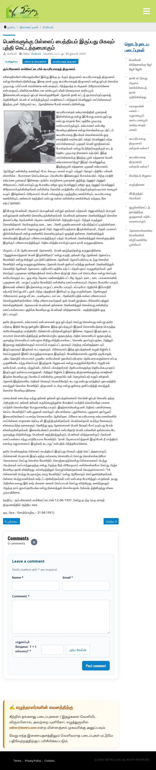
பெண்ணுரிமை (11, 61)
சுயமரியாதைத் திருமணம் (65, 61)
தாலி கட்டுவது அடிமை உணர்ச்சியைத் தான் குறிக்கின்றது (138, 87)
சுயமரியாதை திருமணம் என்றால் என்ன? (139, 143)
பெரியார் (36, 53)
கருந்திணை (136, 184)
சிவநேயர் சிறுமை (140, 176)
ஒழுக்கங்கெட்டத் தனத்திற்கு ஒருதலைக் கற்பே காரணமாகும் (140, 214)
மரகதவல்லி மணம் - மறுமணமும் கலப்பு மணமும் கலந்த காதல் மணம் (138, 118)
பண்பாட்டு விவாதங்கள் (35, 61)
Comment (20, 596)
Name (17, 577)
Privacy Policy (33, 760)
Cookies (49, 760)
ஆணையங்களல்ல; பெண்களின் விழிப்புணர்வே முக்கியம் (140, 237)
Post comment (96, 665)
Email (68, 577)
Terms (17, 760)
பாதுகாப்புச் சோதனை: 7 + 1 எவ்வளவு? (26, 646)
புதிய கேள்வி (77, 649)
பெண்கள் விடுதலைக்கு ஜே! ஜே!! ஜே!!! (140, 64)
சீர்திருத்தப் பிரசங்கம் (136, 195)
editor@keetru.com (23, 728)
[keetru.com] (22, 11)
